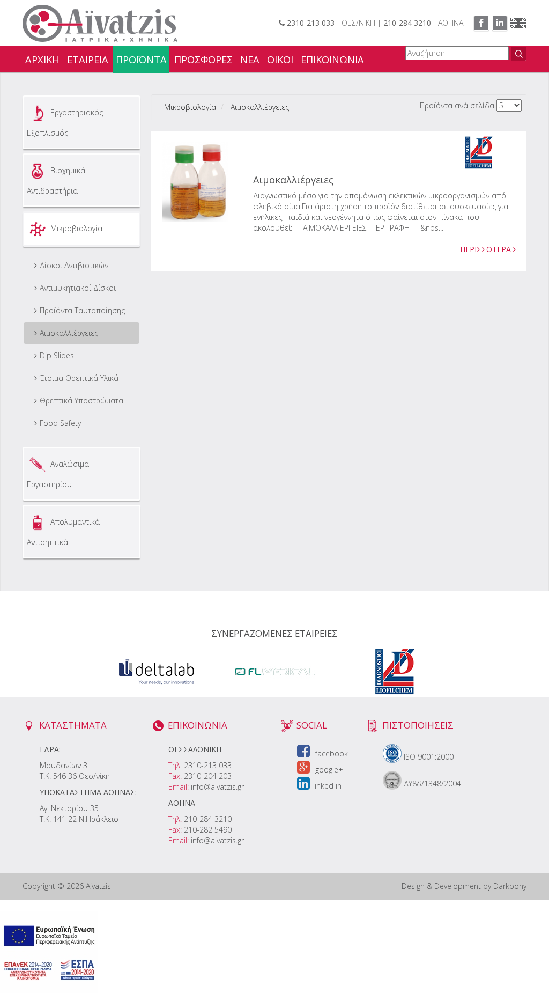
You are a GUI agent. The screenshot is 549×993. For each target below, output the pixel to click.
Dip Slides (57, 355)
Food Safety (60, 423)
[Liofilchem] (394, 670)
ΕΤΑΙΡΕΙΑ (87, 59)
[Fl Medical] (276, 670)
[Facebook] (481, 23)
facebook (330, 753)
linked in (327, 786)
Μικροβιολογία (190, 107)
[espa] (49, 951)
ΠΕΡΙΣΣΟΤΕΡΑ (486, 249)
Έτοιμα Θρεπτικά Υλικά (79, 378)
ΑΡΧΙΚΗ (42, 59)
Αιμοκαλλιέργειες (69, 333)
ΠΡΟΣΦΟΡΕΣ (203, 59)
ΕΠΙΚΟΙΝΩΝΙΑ (332, 59)
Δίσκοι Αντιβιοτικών (74, 265)
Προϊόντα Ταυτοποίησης (82, 310)
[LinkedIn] (500, 23)
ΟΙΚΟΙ (280, 59)
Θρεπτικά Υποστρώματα (81, 400)
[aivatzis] (100, 22)
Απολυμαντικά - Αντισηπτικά (66, 532)
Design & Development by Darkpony (464, 886)
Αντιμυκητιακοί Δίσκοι (78, 288)
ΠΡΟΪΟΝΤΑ (141, 59)
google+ (328, 769)
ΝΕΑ (249, 59)
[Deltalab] (156, 670)
